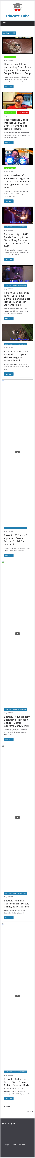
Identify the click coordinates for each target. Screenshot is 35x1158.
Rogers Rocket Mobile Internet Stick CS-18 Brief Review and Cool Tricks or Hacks (16, 124)
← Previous (6, 1106)
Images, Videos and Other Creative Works (15, 226)
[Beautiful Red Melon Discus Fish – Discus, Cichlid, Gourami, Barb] (17, 996)
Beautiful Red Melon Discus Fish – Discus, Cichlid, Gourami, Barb (16, 1082)
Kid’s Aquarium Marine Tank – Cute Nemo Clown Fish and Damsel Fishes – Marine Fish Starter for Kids (17, 298)
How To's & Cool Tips (10, 57)
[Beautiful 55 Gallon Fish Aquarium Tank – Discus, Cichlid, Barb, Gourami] (17, 452)
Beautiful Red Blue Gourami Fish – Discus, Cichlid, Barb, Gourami (16, 903)
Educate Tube (17, 15)
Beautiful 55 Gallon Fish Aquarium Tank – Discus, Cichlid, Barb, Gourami (17, 540)
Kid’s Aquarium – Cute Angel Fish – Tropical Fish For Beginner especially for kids (16, 356)
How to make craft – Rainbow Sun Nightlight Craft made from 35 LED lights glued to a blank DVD (17, 181)
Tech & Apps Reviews (23, 112)
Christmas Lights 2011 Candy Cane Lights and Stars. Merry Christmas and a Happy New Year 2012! (16, 240)
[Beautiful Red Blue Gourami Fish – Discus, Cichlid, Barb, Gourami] (17, 817)
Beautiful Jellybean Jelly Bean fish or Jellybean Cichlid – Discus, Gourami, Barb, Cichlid (17, 721)
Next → (30, 1111)
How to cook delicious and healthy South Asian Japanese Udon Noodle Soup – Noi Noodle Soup (17, 68)
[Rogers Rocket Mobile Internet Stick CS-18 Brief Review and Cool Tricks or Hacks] (17, 100)
